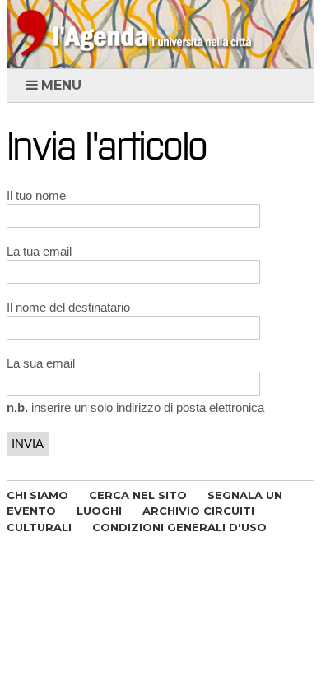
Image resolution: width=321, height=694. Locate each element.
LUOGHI (99, 510)
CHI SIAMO (37, 495)
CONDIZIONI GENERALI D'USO (179, 527)
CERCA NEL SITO (138, 495)
